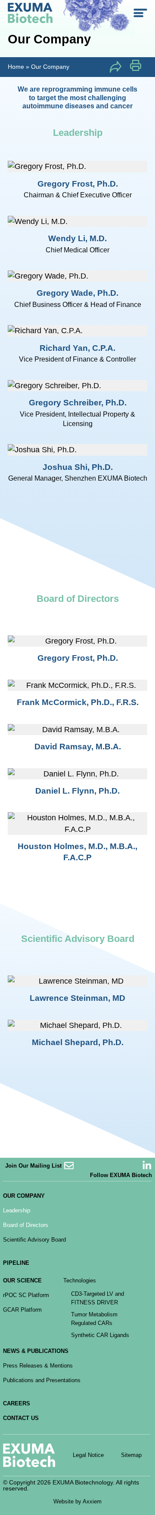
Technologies (79, 1280)
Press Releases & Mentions (38, 1365)
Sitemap (131, 1455)
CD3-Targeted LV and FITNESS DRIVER (97, 1298)
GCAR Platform (22, 1309)
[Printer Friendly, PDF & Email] (135, 68)
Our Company (24, 1196)
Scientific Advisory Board (34, 1239)
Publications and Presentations (42, 1380)
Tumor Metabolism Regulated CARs (94, 1318)
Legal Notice (88, 1455)
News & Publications (35, 1351)
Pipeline (16, 1263)
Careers (16, 1403)
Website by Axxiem (77, 1501)
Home (16, 66)
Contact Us (21, 1418)
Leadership (16, 1210)
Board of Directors (25, 1225)
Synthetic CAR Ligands (100, 1335)
